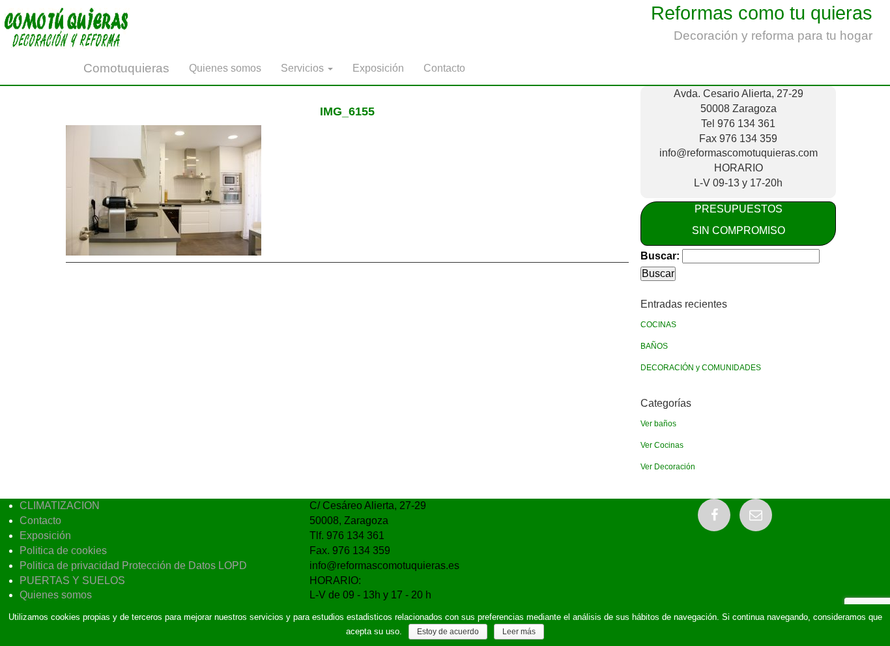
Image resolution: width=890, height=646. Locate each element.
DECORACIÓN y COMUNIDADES (700, 367)
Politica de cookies (63, 550)
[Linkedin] (755, 515)
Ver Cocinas (661, 445)
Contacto (444, 68)
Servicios (303, 68)
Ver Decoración (667, 466)
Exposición (378, 68)
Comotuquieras (126, 68)
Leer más (519, 631)
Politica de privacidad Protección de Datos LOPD (133, 565)
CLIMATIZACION (60, 505)
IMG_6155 (347, 111)
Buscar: (660, 255)
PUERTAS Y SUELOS (72, 580)
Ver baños (658, 423)
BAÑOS (654, 346)
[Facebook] (714, 515)
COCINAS (658, 324)
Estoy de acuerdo (448, 631)
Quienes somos (225, 68)
